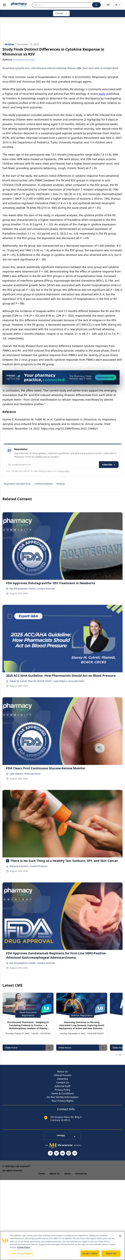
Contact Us (62, 1082)
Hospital (60, 483)
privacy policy (64, 471)
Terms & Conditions (62, 1093)
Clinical (59, 13)
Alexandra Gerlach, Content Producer (29, 866)
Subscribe (107, 464)
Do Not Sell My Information (62, 1097)
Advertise (62, 1079)
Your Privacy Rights (63, 1100)
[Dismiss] (116, 373)
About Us (62, 1071)
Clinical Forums (62, 1075)
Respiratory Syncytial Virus (17, 483)
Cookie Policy (23, 1247)
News (67, 1173)
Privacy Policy (62, 1089)
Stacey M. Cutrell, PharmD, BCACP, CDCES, (31, 681)
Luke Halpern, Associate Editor (69, 681)
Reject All (111, 1253)
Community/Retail (43, 483)
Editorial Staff (62, 1086)
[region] (62, 1245)
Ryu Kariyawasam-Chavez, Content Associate (32, 588)
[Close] (120, 1236)
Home (41, 1173)
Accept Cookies (90, 1253)
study (102, 94)
